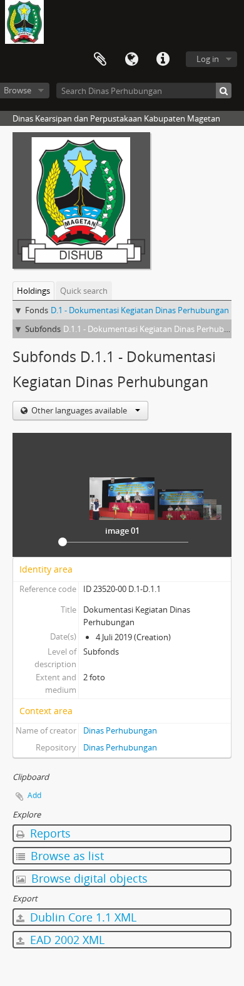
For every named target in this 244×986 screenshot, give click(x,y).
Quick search (84, 290)
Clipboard (100, 59)
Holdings (33, 290)
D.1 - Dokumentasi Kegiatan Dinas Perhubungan (140, 310)
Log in (207, 59)
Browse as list (66, 855)
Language (131, 59)
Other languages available (79, 410)
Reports (49, 833)
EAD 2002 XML (65, 939)
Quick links (162, 59)
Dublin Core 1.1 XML (81, 917)
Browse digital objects (88, 878)
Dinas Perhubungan (120, 730)
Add (34, 795)
